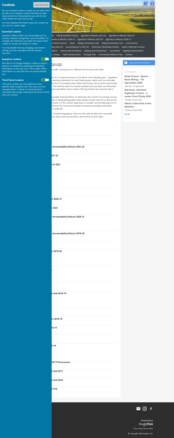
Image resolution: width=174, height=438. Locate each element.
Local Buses (114, 50)
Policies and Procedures (71, 50)
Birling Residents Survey (67, 35)
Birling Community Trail (112, 43)
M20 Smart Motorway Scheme (105, 47)
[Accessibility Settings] (152, 3)
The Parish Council (57, 43)
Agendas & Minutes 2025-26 (90, 39)
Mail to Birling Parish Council (138, 409)
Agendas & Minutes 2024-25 (62, 39)
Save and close (41, 5)
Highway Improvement (133, 50)
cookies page (19, 25)
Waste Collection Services (133, 47)
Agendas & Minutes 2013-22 (93, 35)
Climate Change (53, 54)
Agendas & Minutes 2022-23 (121, 35)
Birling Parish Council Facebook (151, 409)
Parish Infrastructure (72, 54)
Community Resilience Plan (111, 54)
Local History (131, 43)
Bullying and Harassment (95, 50)
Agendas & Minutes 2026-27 (118, 39)
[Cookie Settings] (145, 3)
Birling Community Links (88, 43)
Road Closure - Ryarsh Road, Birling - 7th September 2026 (136, 79)
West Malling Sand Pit (53, 47)
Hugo (146, 424)
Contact (129, 54)
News (72, 43)
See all (127, 114)
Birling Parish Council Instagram (145, 409)
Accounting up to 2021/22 (77, 47)
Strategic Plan (89, 54)
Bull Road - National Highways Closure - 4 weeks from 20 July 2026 (138, 93)
